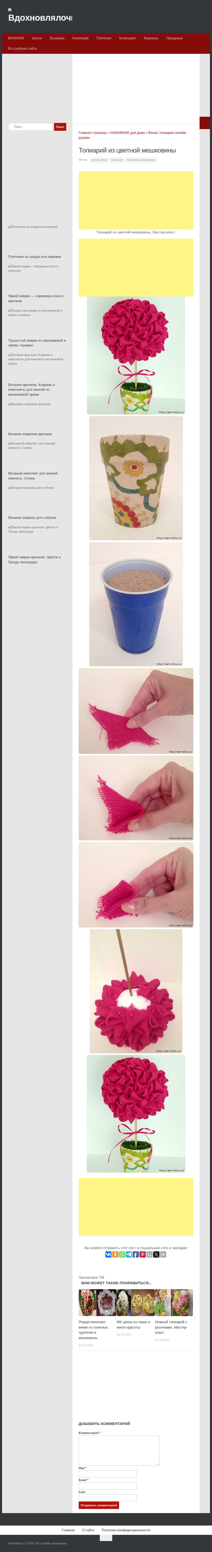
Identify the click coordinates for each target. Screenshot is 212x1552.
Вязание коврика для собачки (32, 518)
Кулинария (127, 38)
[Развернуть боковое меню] (205, 123)
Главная (68, 1530)
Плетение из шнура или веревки (34, 257)
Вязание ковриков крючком (30, 434)
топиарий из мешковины (140, 160)
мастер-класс (99, 160)
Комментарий (89, 1432)
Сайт (82, 1492)
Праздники (174, 38)
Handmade (80, 38)
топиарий (117, 160)
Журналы (151, 38)
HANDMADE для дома (127, 133)
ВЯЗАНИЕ (16, 38)
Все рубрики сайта (22, 48)
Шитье (37, 38)
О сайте (88, 1530)
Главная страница (93, 133)
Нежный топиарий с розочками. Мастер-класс (171, 1327)
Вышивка (57, 38)
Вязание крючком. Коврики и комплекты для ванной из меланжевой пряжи (31, 389)
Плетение (103, 38)
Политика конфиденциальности (126, 1530)
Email (83, 1480)
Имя (82, 1468)
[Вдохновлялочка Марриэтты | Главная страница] (40, 16)
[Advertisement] (136, 88)
